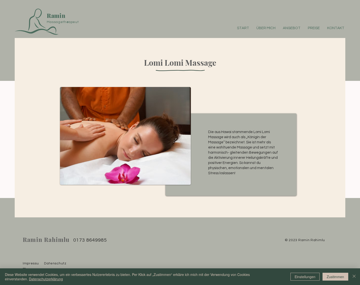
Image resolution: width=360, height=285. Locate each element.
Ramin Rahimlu (46, 239)
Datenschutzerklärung (46, 278)
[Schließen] (354, 276)
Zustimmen (335, 276)
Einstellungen (305, 276)
